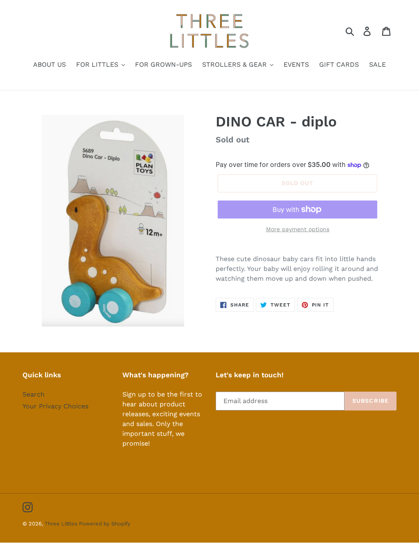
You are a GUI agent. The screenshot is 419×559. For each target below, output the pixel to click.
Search (34, 394)
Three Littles (62, 524)
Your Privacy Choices (55, 406)
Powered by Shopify (105, 524)
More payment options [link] (297, 229)
